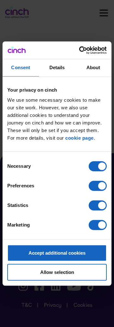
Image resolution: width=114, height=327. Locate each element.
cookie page (79, 138)
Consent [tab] (20, 67)
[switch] (98, 186)
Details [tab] (57, 67)
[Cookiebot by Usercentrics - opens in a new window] (80, 50)
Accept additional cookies (57, 253)
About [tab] (93, 67)
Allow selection (57, 272)
